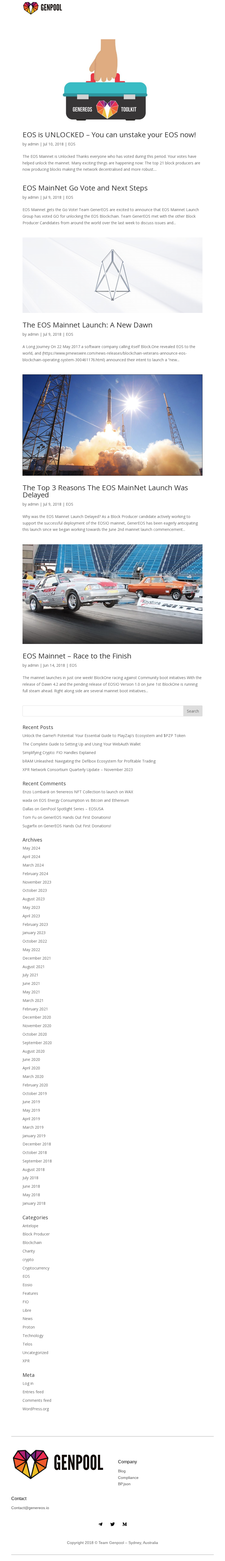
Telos (27, 1344)
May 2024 (31, 848)
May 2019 (31, 1110)
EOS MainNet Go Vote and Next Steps (85, 188)
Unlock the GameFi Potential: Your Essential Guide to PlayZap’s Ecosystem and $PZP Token (103, 735)
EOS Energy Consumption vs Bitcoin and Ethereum (84, 800)
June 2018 (31, 1186)
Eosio (27, 1284)
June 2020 (31, 1059)
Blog (122, 1471)
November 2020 (36, 1025)
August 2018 (33, 1169)
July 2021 (30, 974)
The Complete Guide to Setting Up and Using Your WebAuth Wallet (81, 744)
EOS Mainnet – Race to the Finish (76, 656)
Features (30, 1293)
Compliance (128, 1477)
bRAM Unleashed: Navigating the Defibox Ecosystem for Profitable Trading (89, 761)
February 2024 (35, 873)
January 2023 (34, 932)
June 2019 (31, 1101)
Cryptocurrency (35, 1268)
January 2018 (34, 1203)
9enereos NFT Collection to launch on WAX (94, 791)
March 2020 (33, 1076)
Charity (28, 1251)
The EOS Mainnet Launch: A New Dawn (87, 325)
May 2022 (31, 949)
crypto (28, 1259)
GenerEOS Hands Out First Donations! (77, 817)
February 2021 (35, 1008)
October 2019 (34, 1093)
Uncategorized (35, 1352)
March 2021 (33, 1000)
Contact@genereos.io (30, 1508)
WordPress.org (35, 1408)
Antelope (30, 1225)
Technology (32, 1335)
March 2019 (33, 1127)
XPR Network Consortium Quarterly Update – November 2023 (77, 769)
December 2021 (36, 958)
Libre (26, 1310)
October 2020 (34, 1034)
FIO (25, 1301)
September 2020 (37, 1042)
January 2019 (34, 1135)
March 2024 (33, 865)
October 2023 (34, 890)
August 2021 (33, 966)
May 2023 (31, 907)
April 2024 (31, 856)
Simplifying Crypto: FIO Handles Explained (59, 752)
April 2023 (31, 915)
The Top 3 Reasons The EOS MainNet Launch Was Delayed (105, 491)
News (27, 1318)
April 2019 (31, 1118)
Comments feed (36, 1400)
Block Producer (36, 1234)
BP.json (124, 1484)
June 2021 (31, 983)
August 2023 (33, 898)
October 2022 (34, 941)
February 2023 (35, 924)
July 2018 (30, 1177)
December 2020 (36, 1017)
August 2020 (33, 1051)
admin (33, 144)
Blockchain (32, 1242)
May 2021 (31, 991)
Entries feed (33, 1391)
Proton (28, 1327)
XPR (26, 1360)
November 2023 (36, 882)
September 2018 (37, 1161)
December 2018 (36, 1144)
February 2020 (35, 1085)
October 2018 (34, 1152)
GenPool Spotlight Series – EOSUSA (71, 808)
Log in (27, 1383)
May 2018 (31, 1194)
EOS (71, 144)
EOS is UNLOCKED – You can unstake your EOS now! (109, 134)
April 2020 (31, 1067)
